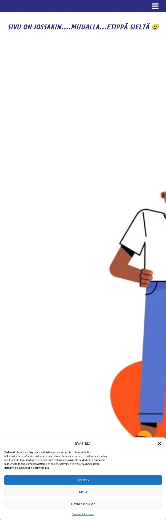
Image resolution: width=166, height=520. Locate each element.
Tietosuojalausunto (83, 514)
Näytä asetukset (83, 504)
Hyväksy (83, 480)
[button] (159, 443)
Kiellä (83, 492)
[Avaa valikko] (155, 6)
